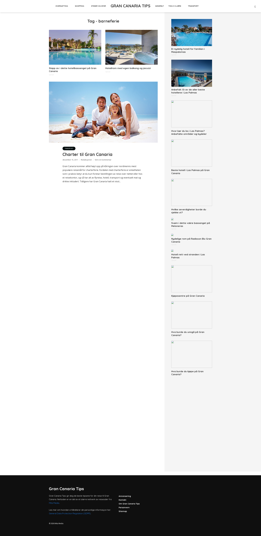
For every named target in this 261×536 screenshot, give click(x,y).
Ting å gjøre (174, 6)
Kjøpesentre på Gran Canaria (188, 295)
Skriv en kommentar (103, 160)
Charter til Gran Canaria (87, 154)
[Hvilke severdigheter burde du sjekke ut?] (191, 192)
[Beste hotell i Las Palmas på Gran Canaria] (191, 153)
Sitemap (123, 511)
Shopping (79, 6)
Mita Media (54, 503)
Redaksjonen (86, 160)
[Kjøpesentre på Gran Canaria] (191, 278)
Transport (193, 6)
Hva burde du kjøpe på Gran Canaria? (187, 373)
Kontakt (122, 500)
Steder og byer (98, 6)
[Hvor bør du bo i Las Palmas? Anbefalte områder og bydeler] (191, 113)
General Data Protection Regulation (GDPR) (70, 513)
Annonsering (125, 496)
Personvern (124, 507)
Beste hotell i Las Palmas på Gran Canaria (190, 172)
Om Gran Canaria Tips (129, 504)
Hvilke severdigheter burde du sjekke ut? (188, 211)
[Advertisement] (191, 420)
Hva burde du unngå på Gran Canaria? (187, 333)
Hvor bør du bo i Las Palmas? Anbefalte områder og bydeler (189, 132)
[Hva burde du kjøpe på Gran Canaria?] (191, 354)
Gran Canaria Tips (130, 5)
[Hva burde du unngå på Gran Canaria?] (191, 315)
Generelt (159, 6)
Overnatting (61, 6)
